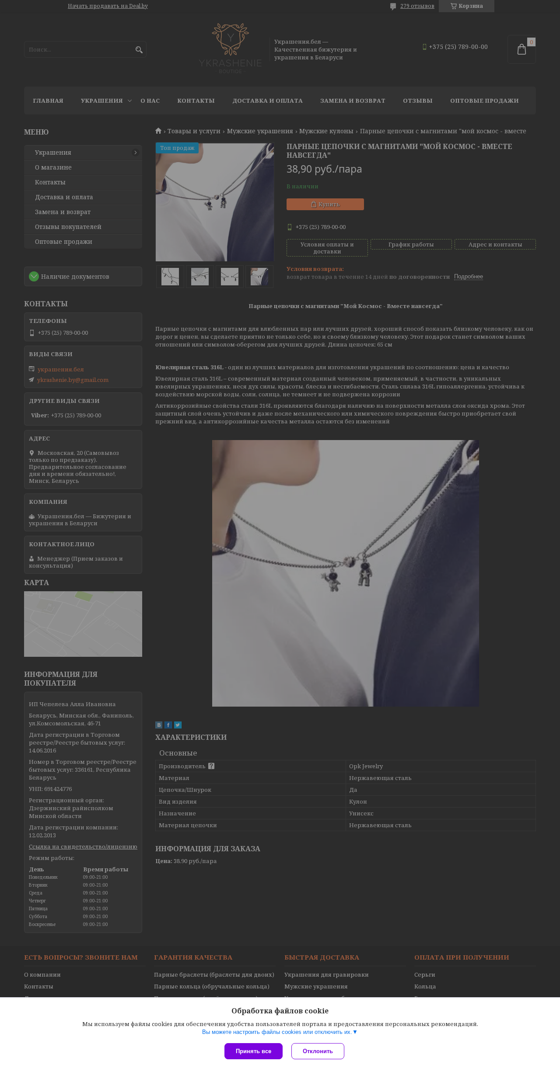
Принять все (253, 1051)
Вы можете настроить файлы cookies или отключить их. (277, 1032)
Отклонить (318, 1051)
